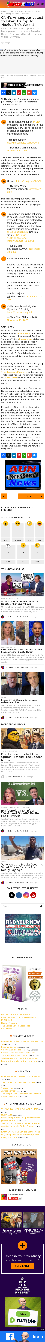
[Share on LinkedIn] (14, 92)
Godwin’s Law (26, 339)
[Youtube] (33, 895)
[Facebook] (19, 895)
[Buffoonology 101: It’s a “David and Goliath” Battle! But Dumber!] (22, 793)
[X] (12, 895)
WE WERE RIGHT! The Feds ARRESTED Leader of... (33, 1232)
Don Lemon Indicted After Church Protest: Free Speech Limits (21, 757)
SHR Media (6, 1029)
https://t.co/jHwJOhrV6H (29, 181)
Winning (17, 540)
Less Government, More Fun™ (15, 1014)
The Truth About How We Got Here (18, 1082)
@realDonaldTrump (17, 232)
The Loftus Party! (23, 1036)
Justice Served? (8, 1091)
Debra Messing (23, 333)
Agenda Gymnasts (8, 598)
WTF (29, 540)
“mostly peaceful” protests (14, 372)
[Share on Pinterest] (19, 92)
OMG (5, 540)
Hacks (19, 598)
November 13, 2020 (17, 320)
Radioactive (12, 751)
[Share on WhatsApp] (24, 92)
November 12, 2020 (17, 150)
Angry (8, 562)
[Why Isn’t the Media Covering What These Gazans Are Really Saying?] (22, 848)
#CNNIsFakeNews (17, 238)
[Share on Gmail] (29, 92)
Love (37, 562)
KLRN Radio (7, 1020)
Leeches (26, 807)
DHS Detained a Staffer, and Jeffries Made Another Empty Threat (21, 650)
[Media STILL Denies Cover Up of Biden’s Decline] (22, 683)
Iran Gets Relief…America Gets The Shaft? (21, 1077)
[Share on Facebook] (3, 92)
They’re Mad (7, 1088)
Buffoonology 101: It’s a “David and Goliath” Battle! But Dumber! (20, 813)
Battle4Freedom (9, 1023)
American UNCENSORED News (24, 1104)
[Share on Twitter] (8, 92)
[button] (2, 4)
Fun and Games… (9, 1047)
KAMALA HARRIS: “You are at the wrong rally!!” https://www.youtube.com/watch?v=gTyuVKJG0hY (20, 1135)
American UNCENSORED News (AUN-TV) (21, 1017)
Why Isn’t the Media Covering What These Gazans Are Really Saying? (22, 867)
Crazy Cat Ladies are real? (13, 1050)
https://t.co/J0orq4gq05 (19, 312)
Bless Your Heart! (8, 647)
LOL (39, 540)
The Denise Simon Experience (15, 1026)
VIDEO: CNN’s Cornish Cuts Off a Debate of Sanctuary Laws (19, 602)
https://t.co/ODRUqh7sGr (20, 241)
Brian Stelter (11, 378)
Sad (23, 562)
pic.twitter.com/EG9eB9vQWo (23, 142)
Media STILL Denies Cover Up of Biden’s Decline (19, 701)
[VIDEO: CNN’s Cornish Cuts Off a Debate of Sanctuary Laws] (22, 585)
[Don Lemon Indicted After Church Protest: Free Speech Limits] (22, 738)
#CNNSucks (19, 235)
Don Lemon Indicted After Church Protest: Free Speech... (11, 1232)
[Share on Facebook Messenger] (34, 92)
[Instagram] (26, 895)
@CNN (37, 122)
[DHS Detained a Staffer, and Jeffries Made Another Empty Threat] (22, 633)
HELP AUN (6, 1115)
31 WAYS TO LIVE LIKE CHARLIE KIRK (19, 1109)
